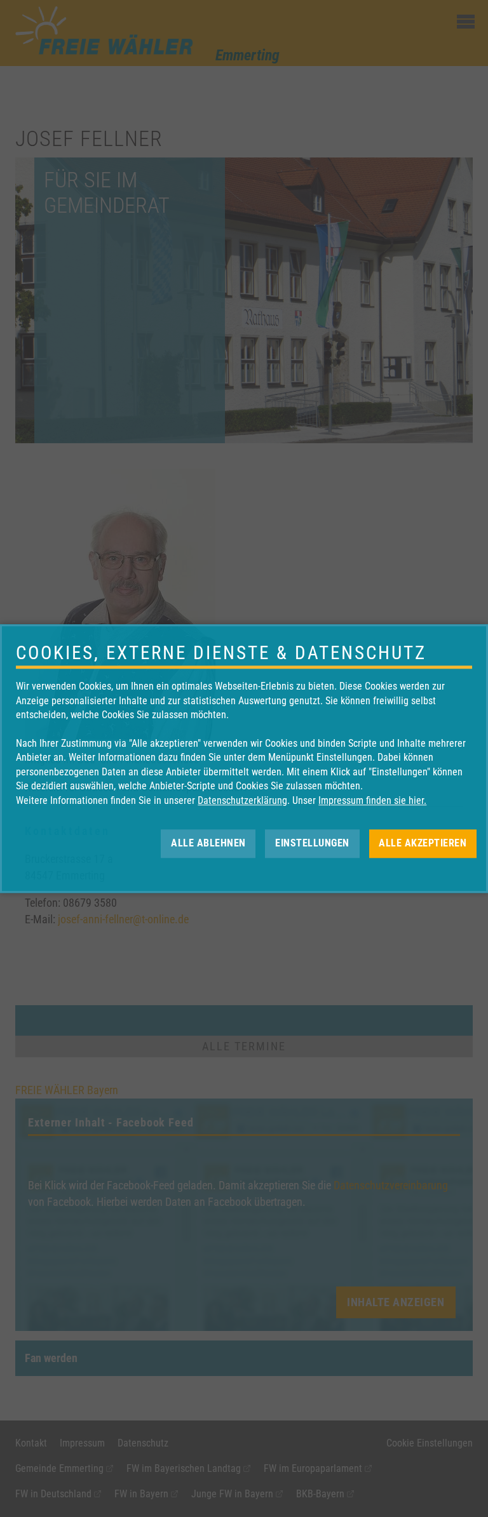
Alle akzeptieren (422, 843)
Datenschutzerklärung (242, 800)
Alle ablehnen (208, 843)
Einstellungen (312, 843)
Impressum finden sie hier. (372, 800)
